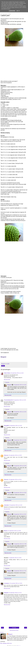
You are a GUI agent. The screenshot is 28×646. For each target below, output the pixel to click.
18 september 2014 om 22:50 (19, 492)
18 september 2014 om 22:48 (19, 440)
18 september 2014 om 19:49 (15, 455)
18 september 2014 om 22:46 (19, 411)
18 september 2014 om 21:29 (15, 505)
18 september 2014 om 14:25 (17, 373)
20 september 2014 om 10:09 (14, 530)
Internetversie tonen (14, 630)
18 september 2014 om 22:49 (19, 465)
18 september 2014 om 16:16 (15, 425)
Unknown (6, 455)
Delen (3, 365)
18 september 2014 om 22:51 (19, 514)
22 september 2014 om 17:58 (19, 543)
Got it (18, 10)
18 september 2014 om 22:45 (19, 384)
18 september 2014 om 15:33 (19, 400)
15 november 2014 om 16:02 (16, 583)
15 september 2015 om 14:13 (15, 592)
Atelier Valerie (7, 373)
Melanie (6, 530)
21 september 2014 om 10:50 (14, 557)
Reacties (7, 382)
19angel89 (6, 425)
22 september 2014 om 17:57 (19, 570)
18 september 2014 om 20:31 (15, 479)
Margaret (9, 384)
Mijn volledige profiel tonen (6, 643)
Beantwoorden (7, 379)
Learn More (12, 10)
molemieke (6, 505)
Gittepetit (6, 592)
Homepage (14, 627)
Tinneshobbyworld (8, 400)
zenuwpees (6, 583)
